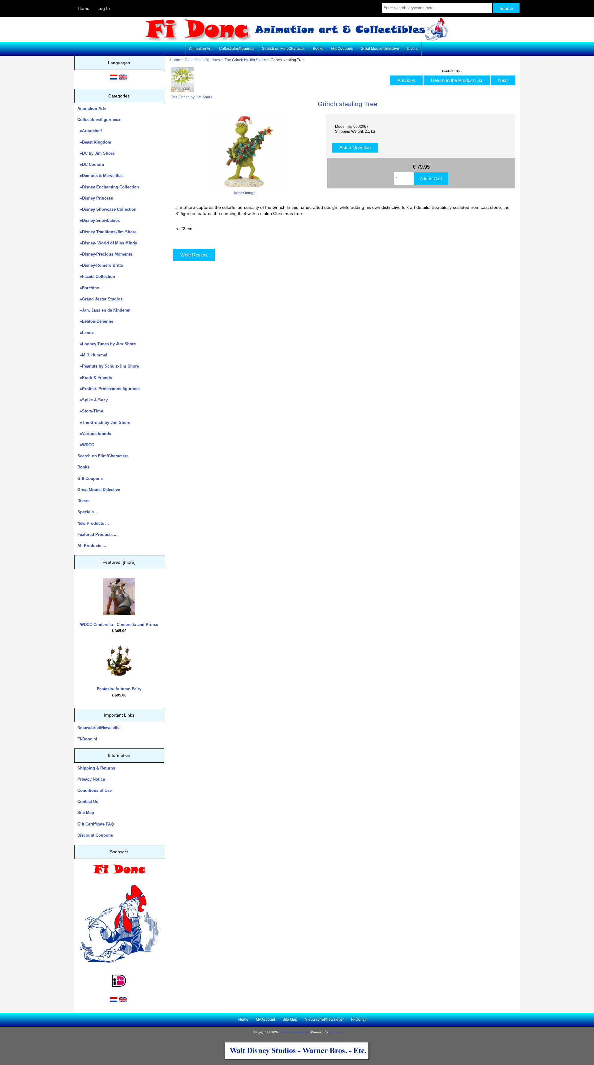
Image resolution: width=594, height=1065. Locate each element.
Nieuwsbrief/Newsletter (99, 727)
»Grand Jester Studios (100, 299)
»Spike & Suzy (92, 400)
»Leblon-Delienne (95, 321)
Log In (103, 8)
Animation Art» (91, 108)
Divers (412, 48)
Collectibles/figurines (202, 60)
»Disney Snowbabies (98, 220)
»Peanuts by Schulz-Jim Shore (108, 366)
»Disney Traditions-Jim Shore (106, 232)
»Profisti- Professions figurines (108, 388)
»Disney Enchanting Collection (108, 187)
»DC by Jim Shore (95, 153)
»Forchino (88, 288)
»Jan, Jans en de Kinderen (104, 310)
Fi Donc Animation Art (294, 1032)
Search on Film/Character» (102, 456)
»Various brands (94, 433)
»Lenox (85, 332)
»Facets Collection (96, 276)
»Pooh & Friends (94, 377)
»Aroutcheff (89, 130)
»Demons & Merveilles (100, 175)
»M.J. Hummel (92, 355)
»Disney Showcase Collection (106, 209)
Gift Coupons (342, 48)
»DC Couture (90, 164)
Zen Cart (335, 1032)
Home (83, 8)
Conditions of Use (94, 790)
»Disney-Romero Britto (100, 265)
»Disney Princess (95, 198)
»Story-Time (90, 411)
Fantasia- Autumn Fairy (119, 689)
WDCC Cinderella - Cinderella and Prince (119, 624)
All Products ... (91, 545)
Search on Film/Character (283, 48)
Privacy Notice (91, 779)
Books (318, 48)
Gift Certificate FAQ (95, 824)
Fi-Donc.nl (87, 739)
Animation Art (200, 48)
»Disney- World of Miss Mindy (107, 243)
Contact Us (87, 801)
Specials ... (88, 512)
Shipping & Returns (96, 768)
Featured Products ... (97, 534)
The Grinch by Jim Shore (245, 60)
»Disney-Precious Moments (104, 254)
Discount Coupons (95, 835)
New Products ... (93, 523)
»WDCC (85, 444)
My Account (265, 1019)
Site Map (85, 812)
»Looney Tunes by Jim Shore (106, 344)
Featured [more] (119, 562)
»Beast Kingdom (94, 142)
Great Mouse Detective (380, 48)
